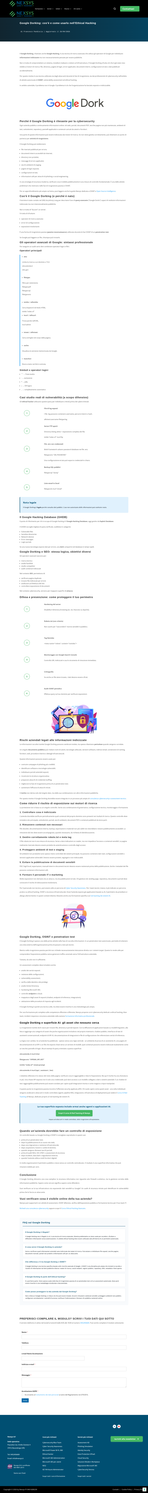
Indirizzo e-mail (28, 1364)
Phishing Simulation (85, 1446)
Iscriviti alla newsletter (125, 1439)
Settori (58, 9)
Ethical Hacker (47, 1454)
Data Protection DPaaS (86, 1454)
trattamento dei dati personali (47, 1395)
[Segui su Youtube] (119, 1426)
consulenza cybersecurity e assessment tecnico (108, 798)
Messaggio (26, 1375)
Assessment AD (83, 1442)
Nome (25, 1332)
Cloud (83, 1458)
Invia (25, 1400)
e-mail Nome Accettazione (32, 1354)
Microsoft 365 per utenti (51, 1462)
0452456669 (84, 1323)
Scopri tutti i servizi (84, 1476)
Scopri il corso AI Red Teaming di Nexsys (74, 1113)
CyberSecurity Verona (86, 1469)
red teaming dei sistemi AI (100, 896)
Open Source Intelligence (106, 191)
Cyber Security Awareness (76, 888)
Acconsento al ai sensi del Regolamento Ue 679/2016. (56, 1395)
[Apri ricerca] (114, 8)
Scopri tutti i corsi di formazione (53, 1476)
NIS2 (44, 1466)
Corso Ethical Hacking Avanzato (73, 1208)
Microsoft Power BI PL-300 (52, 1450)
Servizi (49, 9)
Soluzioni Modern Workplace (89, 1462)
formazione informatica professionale (79, 1016)
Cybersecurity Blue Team (51, 1442)
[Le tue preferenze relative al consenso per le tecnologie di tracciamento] (144, 1489)
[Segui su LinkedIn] (114, 1426)
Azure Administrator (53, 1469)
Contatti (116, 1489)
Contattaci (128, 8)
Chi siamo (77, 9)
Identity (84, 1450)
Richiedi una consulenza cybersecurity (34, 1208)
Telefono (25, 1343)
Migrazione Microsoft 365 (87, 1466)
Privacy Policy (139, 1489)
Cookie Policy (127, 1489)
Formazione (39, 9)
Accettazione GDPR (30, 1391)
